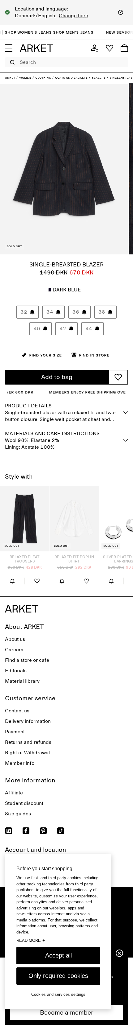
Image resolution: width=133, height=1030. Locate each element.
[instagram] (8, 830)
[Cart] (124, 48)
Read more (30, 940)
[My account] (94, 48)
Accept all (58, 955)
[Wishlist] (109, 48)
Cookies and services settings (58, 994)
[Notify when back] (12, 581)
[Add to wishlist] (118, 377)
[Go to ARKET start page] (36, 48)
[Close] (120, 12)
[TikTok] (60, 830)
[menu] (8, 48)
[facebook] (26, 830)
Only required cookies (58, 975)
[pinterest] (43, 830)
